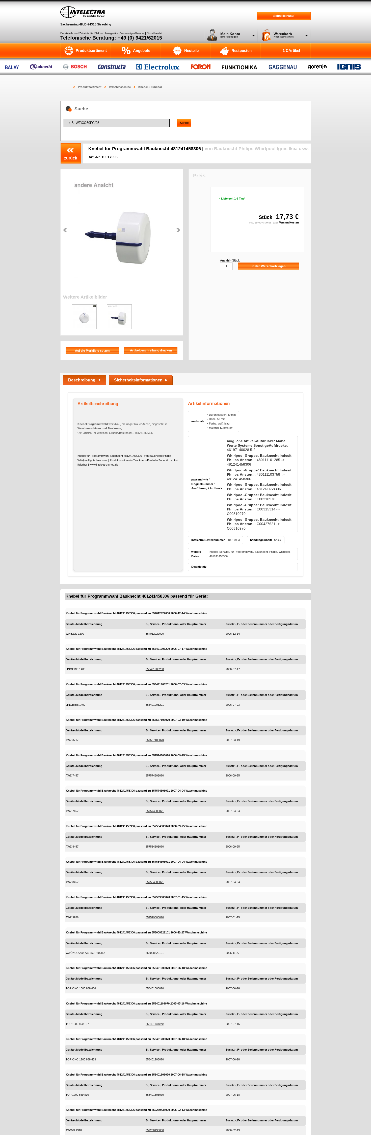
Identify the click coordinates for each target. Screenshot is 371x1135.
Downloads (198, 566)
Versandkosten (289, 222)
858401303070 (155, 1094)
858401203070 (155, 1059)
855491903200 (155, 669)
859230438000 (155, 1130)
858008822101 (155, 952)
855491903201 (155, 704)
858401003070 (155, 988)
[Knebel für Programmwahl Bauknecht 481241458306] (122, 230)
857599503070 (155, 917)
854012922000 (155, 633)
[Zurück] (65, 230)
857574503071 (155, 811)
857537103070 (155, 739)
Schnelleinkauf (284, 16)
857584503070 (155, 846)
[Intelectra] (82, 12)
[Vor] (178, 230)
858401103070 (155, 1023)
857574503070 (155, 775)
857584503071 (155, 882)
